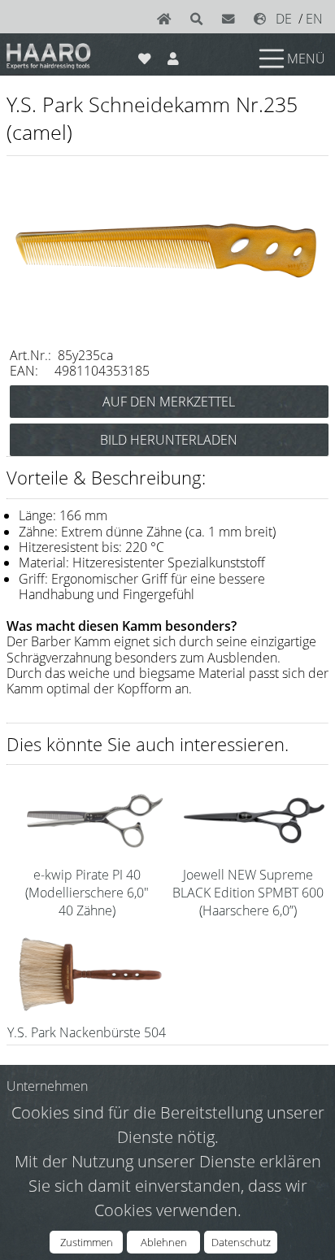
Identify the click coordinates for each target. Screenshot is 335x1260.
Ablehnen (164, 1242)
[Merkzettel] (144, 55)
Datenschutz (241, 1242)
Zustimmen (86, 1242)
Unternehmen (47, 1086)
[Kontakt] (231, 19)
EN (314, 19)
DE (284, 19)
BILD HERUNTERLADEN (168, 440)
